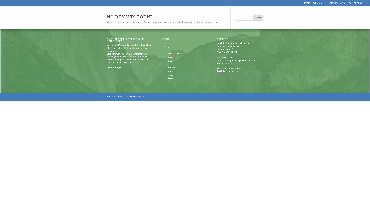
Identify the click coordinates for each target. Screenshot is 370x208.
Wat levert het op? (175, 53)
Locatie (171, 82)
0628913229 (227, 57)
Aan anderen (173, 67)
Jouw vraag (172, 50)
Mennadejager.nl (115, 67)
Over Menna (173, 61)
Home (307, 3)
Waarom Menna (174, 57)
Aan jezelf (172, 71)
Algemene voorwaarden (228, 68)
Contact (171, 78)
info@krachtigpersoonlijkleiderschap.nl (236, 60)
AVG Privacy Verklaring (227, 71)
